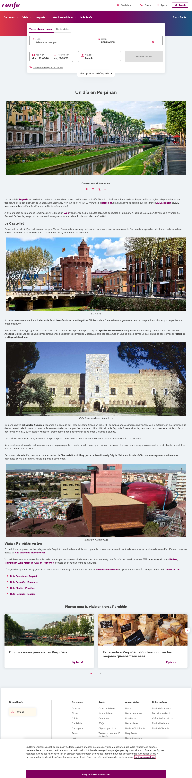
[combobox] (57, 42)
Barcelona (106, 202)
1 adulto (89, 58)
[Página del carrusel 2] (101, 673)
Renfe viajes (131, 723)
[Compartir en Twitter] (99, 189)
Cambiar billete (107, 708)
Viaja (25, 17)
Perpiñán (23, 199)
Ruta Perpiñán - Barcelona (24, 582)
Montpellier (10, 562)
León (74, 738)
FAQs (101, 723)
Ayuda (164, 5)
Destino (104, 39)
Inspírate (40, 17)
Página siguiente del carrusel (187, 630)
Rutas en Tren (159, 702)
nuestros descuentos (107, 569)
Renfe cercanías (133, 713)
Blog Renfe (131, 733)
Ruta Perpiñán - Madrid (22, 593)
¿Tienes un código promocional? (48, 67)
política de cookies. (145, 757)
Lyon (66, 212)
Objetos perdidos (107, 728)
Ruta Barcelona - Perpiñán (24, 576)
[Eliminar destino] (153, 42)
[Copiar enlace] (87, 189)
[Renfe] (11, 5)
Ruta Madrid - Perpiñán (22, 587)
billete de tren (173, 569)
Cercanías (9, 17)
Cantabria (77, 723)
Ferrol (75, 733)
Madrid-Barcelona (161, 708)
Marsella (28, 562)
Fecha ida (40, 55)
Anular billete (105, 713)
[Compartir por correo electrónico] (93, 189)
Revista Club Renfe (135, 728)
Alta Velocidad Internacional (30, 552)
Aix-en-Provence (44, 562)
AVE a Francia (163, 202)
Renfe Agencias (133, 738)
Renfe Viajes (62, 29)
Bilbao (75, 713)
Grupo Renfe (179, 17)
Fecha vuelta (63, 55)
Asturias (76, 708)
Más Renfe (86, 17)
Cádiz (75, 718)
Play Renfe (130, 718)
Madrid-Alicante (160, 728)
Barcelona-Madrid (161, 713)
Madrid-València (160, 723)
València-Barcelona (162, 718)
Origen (38, 39)
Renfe (128, 708)
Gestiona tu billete (63, 17)
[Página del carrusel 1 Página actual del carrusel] (91, 673)
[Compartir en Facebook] (105, 189)
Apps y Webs (132, 702)
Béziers (173, 559)
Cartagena (77, 728)
